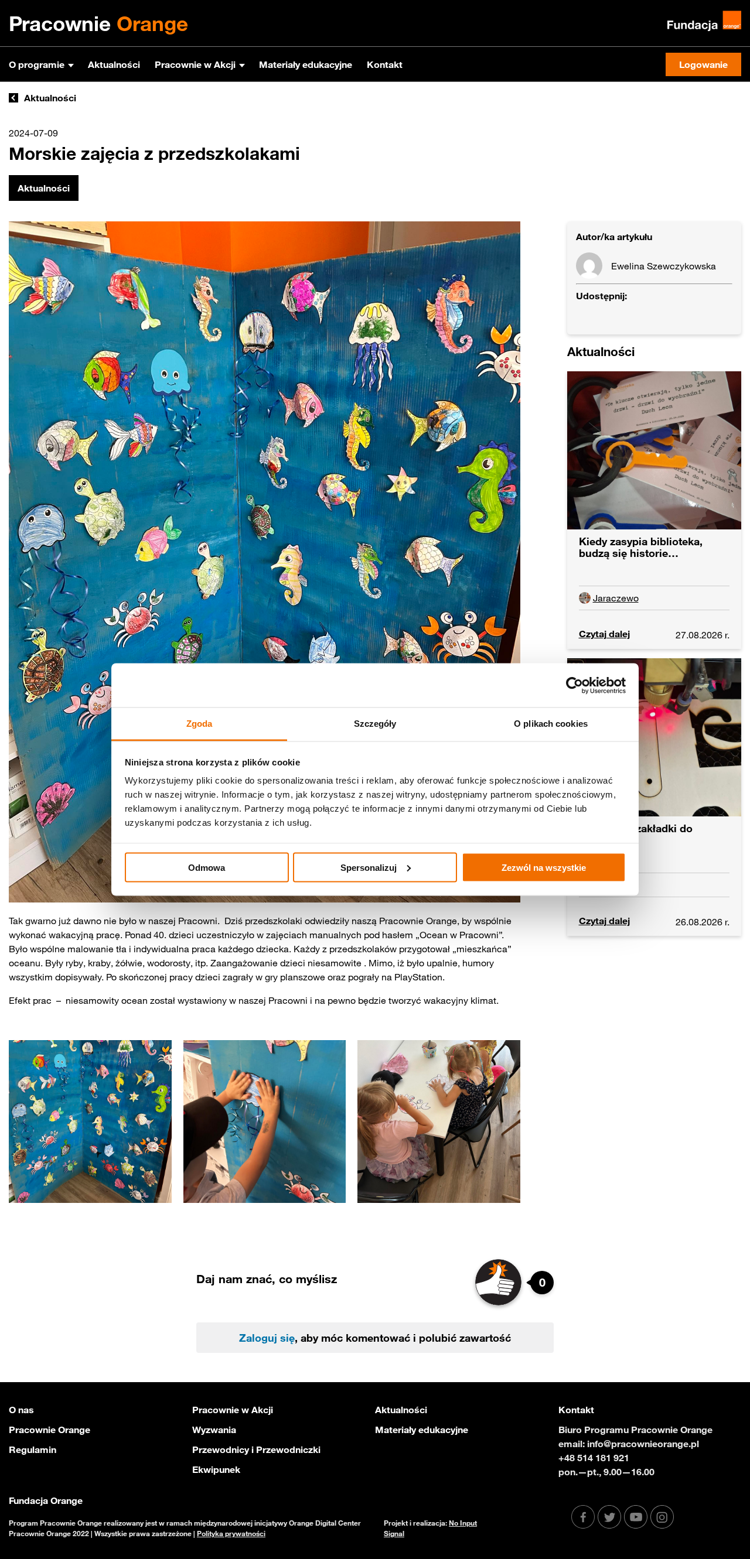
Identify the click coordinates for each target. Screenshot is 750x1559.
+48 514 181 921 (593, 1458)
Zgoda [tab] (199, 724)
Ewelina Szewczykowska (663, 266)
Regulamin (32, 1449)
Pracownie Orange (49, 1429)
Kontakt (385, 64)
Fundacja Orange (46, 1500)
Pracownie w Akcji (195, 64)
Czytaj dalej (604, 634)
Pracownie (98, 23)
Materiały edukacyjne (305, 64)
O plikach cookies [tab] (551, 724)
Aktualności (114, 64)
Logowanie (703, 64)
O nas (21, 1410)
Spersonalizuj (368, 867)
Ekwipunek (216, 1469)
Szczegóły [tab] (375, 724)
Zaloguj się (267, 1337)
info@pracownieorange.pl (643, 1443)
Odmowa (206, 867)
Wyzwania (214, 1429)
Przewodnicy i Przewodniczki (256, 1449)
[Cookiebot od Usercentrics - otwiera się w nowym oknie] (574, 685)
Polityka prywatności (231, 1533)
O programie (36, 64)
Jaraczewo (616, 598)
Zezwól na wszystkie (544, 867)
